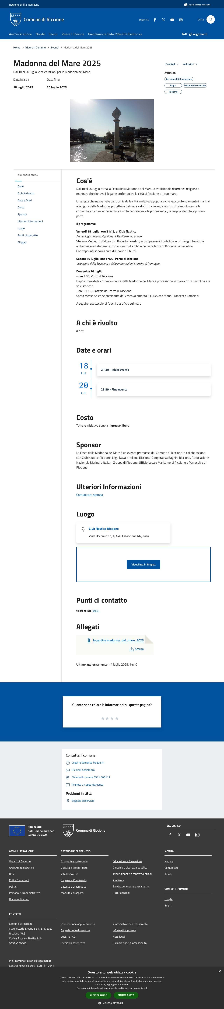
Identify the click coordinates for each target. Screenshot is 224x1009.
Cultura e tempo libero (74, 868)
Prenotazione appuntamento (78, 924)
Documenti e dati (19, 899)
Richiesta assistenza (73, 943)
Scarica (139, 649)
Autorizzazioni (121, 893)
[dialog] (112, 988)
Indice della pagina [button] (28, 175)
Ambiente (118, 880)
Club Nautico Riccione (104, 528)
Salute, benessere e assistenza (131, 886)
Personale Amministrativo (24, 893)
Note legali (119, 936)
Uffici (12, 874)
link (145, 987)
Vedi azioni (188, 64)
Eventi (54, 47)
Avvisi (168, 874)
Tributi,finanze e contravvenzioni (132, 874)
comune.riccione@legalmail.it (33, 961)
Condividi (171, 64)
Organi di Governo (20, 861)
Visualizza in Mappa (143, 564)
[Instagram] (179, 19)
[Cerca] (210, 19)
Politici (13, 886)
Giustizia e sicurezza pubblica (130, 867)
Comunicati (171, 868)
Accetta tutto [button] (98, 995)
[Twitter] (162, 19)
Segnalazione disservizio (75, 930)
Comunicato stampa (89, 494)
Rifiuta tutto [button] (126, 995)
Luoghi (168, 899)
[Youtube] (170, 19)
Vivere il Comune (35, 47)
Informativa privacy (124, 930)
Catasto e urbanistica (73, 886)
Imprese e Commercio (73, 880)
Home (16, 47)
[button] (112, 1003)
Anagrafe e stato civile (74, 861)
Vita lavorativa (69, 874)
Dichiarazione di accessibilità (130, 943)
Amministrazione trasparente (130, 924)
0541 (96, 611)
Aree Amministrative (21, 868)
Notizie (168, 861)
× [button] (220, 971)
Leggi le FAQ (68, 936)
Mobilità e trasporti (72, 893)
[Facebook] (153, 19)
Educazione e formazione (127, 861)
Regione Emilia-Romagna (24, 4)
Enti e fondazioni (19, 880)
